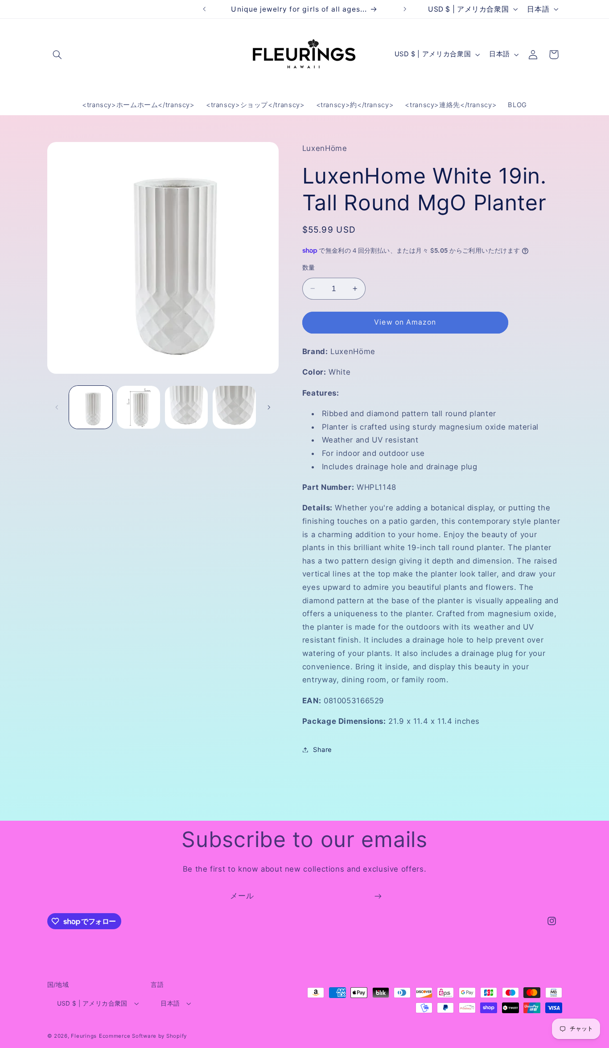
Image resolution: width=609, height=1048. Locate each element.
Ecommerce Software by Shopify (143, 1036)
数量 (308, 267)
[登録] (378, 896)
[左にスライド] (57, 407)
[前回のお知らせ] (204, 9)
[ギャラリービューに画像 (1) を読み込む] (90, 407)
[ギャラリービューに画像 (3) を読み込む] (186, 407)
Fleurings (84, 1036)
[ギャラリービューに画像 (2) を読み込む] (138, 407)
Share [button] (322, 749)
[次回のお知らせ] (405, 9)
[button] (57, 54)
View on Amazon (405, 321)
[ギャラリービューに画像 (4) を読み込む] (234, 407)
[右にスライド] (269, 407)
